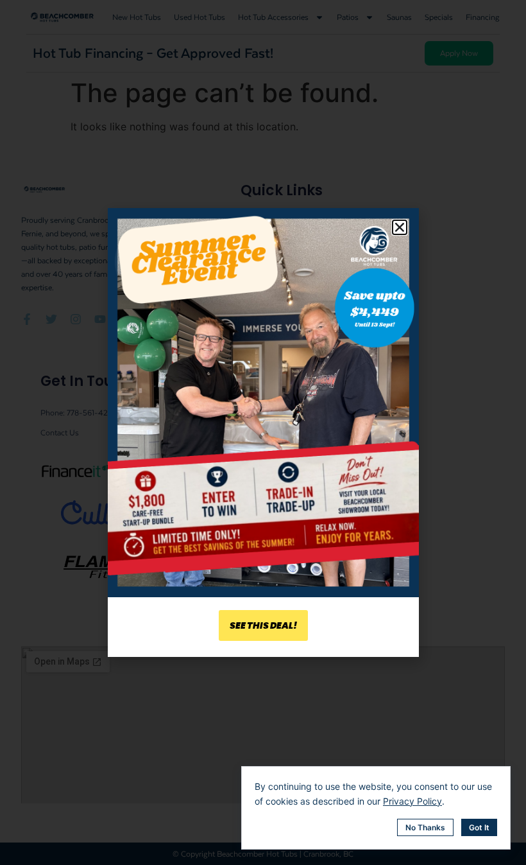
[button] (399, 227)
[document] (263, 432)
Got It (479, 827)
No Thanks (425, 827)
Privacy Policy (412, 801)
